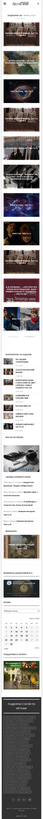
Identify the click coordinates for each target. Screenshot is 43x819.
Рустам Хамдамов (11, 781)
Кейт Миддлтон (19, 763)
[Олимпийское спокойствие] (8, 397)
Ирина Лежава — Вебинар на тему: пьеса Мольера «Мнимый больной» (21, 176)
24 (16, 640)
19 (27, 636)
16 (11, 636)
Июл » (37, 648)
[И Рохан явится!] (8, 408)
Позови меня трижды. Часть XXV (21, 34)
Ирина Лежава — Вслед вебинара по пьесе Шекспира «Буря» (21, 62)
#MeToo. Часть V (21, 233)
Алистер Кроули (10, 724)
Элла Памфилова (11, 788)
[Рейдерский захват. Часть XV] (8, 426)
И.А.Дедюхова (23, 749)
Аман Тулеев (23, 724)
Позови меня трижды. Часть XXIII (21, 262)
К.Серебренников (24, 760)
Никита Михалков (23, 777)
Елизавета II (23, 742)
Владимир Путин (10, 738)
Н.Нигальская (9, 777)
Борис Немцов (10, 735)
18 (21, 636)
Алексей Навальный (25, 721)
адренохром (24, 788)
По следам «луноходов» (22, 360)
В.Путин (30, 735)
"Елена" (7, 717)
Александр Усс (10, 721)
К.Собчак (8, 763)
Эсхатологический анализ (25, 371)
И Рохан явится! (23, 406)
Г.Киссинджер (24, 738)
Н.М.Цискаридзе (10, 774)
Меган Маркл (9, 770)
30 (11, 644)
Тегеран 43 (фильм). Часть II (22, 148)
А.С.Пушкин (30, 717)
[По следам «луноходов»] (8, 361)
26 (27, 640)
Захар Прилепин (25, 745)
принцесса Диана (24, 792)
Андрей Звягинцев (11, 728)
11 (21, 632)
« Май (6, 649)
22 (6, 640)
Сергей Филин (9, 785)
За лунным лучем (10, 745)
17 (16, 636)
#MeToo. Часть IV (21, 319)
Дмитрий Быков (10, 742)
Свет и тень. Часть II (21, 91)
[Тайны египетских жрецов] (8, 416)
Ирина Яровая (10, 760)
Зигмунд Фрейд (10, 749)
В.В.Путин (21, 735)
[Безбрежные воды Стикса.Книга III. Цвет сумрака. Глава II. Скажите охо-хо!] (8, 382)
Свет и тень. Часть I (22, 205)
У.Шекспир (21, 785)
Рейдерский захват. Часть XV (25, 425)
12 (27, 632)
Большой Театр (24, 731)
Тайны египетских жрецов (25, 415)
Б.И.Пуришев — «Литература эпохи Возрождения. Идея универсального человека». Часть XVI (21, 290)
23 (11, 640)
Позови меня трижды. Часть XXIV (21, 119)
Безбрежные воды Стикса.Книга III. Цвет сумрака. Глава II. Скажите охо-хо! (26, 384)
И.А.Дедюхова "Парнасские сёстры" (17, 753)
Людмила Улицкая (25, 767)
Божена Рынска (10, 731)
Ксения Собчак (10, 767)
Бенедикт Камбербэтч (28, 728)
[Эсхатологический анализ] (8, 372)
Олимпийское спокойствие (22, 396)
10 (16, 632)
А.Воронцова (18, 717)
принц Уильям (9, 792)
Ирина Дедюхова (21, 756)
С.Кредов (24, 781)
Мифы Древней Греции (21, 544)
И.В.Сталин (8, 756)
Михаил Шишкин (23, 770)
